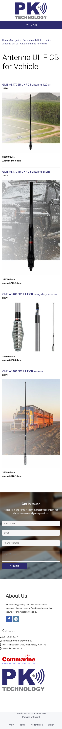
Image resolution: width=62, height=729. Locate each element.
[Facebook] (9, 619)
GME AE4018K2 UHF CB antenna (22, 371)
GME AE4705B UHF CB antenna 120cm (26, 84)
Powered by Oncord (31, 717)
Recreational (29, 40)
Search (51, 725)
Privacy (11, 725)
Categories (15, 40)
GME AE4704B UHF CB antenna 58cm (26, 171)
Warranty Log (37, 725)
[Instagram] (16, 619)
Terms (22, 725)
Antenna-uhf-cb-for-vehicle (33, 43)
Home (5, 40)
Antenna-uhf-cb (10, 43)
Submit (14, 566)
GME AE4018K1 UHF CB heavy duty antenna (29, 294)
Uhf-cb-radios (44, 40)
